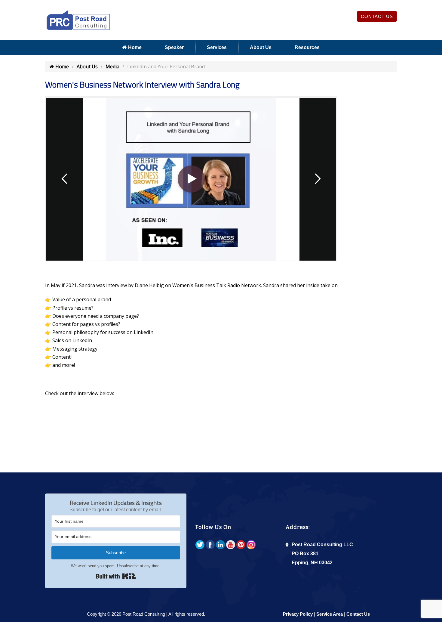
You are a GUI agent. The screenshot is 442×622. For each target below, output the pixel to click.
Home (134, 47)
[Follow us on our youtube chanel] (230, 545)
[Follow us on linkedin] (220, 545)
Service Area (329, 614)
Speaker (174, 47)
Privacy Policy (298, 614)
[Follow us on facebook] (210, 545)
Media (112, 66)
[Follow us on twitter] (199, 545)
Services (217, 47)
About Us (261, 47)
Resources (307, 47)
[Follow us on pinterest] (240, 545)
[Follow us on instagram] (251, 545)
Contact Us (377, 16)
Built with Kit (116, 576)
